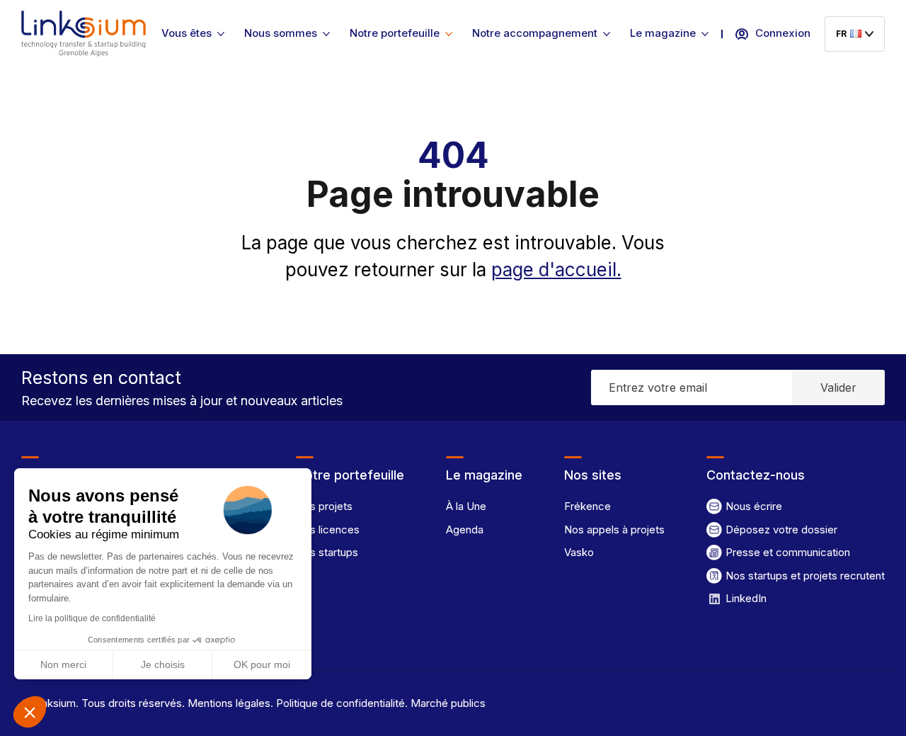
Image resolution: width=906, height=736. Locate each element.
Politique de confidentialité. (340, 703)
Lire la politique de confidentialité (92, 618)
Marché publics (447, 703)
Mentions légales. (229, 703)
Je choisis (163, 664)
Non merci (63, 664)
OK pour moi (262, 664)
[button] (30, 712)
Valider (838, 387)
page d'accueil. (556, 270)
